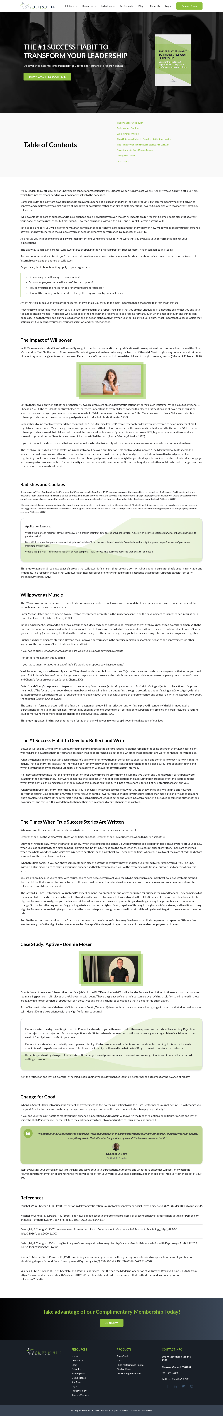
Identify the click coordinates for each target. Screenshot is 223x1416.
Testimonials (126, 6)
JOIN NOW (111, 1322)
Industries (106, 6)
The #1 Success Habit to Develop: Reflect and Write (144, 139)
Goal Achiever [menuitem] (124, 1369)
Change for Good (126, 155)
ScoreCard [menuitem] (122, 1356)
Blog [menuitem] (74, 1364)
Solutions (69, 6)
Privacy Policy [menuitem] (79, 1390)
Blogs (141, 6)
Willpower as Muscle (128, 133)
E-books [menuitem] (76, 1369)
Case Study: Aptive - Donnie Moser (135, 150)
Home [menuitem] (75, 1356)
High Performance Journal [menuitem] (130, 1364)
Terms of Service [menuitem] (80, 1395)
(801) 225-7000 (170, 1373)
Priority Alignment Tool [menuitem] (129, 1373)
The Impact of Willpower (130, 122)
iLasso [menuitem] (120, 1360)
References (122, 160)
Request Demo (189, 6)
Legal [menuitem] (74, 1386)
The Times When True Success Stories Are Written (143, 144)
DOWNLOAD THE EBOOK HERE (47, 76)
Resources (87, 6)
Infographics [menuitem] (78, 1373)
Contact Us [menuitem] (77, 1360)
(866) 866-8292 (180, 1378)
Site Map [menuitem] (76, 1381)
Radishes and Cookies (128, 128)
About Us (155, 6)
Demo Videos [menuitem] (79, 1377)
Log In (168, 6)
